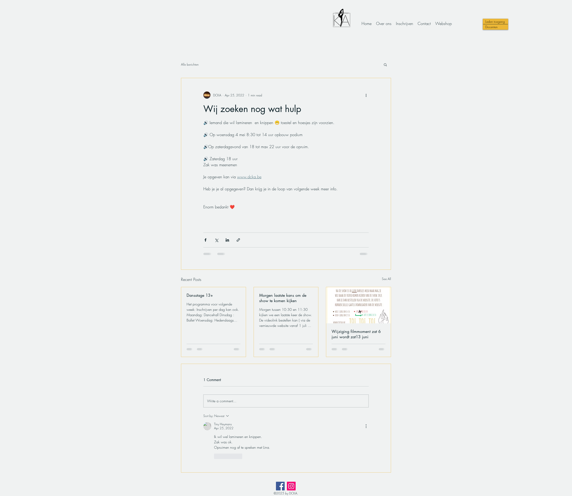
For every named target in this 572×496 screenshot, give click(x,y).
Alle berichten (190, 64)
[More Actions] (366, 426)
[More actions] (366, 95)
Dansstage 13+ (200, 295)
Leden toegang (495, 21)
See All (386, 279)
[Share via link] (238, 240)
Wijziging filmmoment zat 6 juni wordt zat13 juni (356, 334)
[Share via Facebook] (205, 240)
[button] (385, 64)
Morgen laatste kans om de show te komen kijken (282, 298)
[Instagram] (291, 486)
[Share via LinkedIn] (227, 240)
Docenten (491, 27)
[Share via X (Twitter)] (216, 240)
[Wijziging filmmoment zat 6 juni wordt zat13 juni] (358, 305)
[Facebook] (280, 486)
